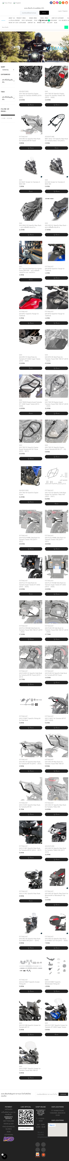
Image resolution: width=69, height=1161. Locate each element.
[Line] (43, 1149)
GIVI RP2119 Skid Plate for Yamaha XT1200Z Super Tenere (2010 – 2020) (29, 359)
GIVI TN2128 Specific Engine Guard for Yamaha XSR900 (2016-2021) (30, 95)
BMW (47, 980)
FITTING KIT (23, 136)
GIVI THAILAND (8, 1121)
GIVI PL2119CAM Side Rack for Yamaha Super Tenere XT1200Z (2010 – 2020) (55, 585)
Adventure (24, 91)
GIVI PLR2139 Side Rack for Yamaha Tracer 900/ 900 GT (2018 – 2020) (56, 630)
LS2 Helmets (8, 1134)
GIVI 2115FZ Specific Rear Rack (29, 893)
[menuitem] (7, 3)
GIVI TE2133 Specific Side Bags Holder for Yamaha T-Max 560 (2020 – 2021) (55, 494)
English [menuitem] (18, 3)
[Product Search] (26, 1128)
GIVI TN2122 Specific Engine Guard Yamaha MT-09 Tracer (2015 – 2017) (28, 449)
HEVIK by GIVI (9, 1124)
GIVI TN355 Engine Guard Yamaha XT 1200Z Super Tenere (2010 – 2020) (30, 404)
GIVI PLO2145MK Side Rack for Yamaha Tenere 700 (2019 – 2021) (29, 539)
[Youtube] (43, 1144)
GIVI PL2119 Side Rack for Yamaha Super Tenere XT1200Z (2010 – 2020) (29, 585)
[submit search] (66, 27)
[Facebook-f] (37, 1144)
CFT (20, 266)
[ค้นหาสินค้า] (32, 27)
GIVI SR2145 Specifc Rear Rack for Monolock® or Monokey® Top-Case (56, 895)
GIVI (46, 91)
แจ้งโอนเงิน (8, 1109)
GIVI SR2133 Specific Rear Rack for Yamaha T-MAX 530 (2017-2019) (55, 850)
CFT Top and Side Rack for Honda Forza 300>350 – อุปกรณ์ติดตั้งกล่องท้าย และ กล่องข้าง (30, 270)
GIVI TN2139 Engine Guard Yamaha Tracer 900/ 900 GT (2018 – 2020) (56, 404)
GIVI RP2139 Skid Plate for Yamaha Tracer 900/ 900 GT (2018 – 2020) (56, 359)
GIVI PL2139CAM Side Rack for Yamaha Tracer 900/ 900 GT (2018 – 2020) (30, 630)
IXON (8, 1132)
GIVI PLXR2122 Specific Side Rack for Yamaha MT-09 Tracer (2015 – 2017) (30, 675)
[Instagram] (37, 1149)
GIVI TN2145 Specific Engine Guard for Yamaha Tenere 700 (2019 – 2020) (55, 95)
